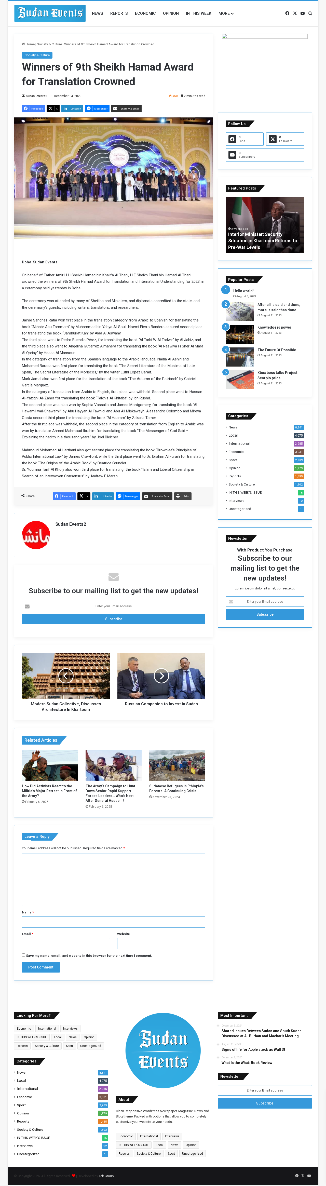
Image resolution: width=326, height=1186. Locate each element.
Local (233, 435)
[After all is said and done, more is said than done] (240, 311)
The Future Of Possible (276, 350)
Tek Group (106, 1176)
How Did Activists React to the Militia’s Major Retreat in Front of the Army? (49, 791)
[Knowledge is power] (240, 334)
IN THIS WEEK (198, 13)
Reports (119, 13)
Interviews (236, 500)
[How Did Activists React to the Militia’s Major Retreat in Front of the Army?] (50, 765)
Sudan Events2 (36, 96)
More (224, 13)
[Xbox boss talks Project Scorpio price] (240, 379)
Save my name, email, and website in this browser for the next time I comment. (89, 956)
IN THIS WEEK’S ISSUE (245, 492)
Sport (233, 460)
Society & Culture (49, 44)
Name (28, 912)
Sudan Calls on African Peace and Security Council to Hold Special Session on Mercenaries (263, 241)
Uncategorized (240, 509)
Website (123, 934)
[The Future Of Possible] (240, 357)
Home (30, 44)
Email (27, 934)
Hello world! (243, 291)
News (97, 13)
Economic (145, 13)
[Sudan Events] (50, 13)
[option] (265, 225)
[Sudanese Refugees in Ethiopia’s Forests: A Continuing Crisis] (177, 765)
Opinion (171, 13)
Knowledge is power (274, 327)
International (239, 443)
